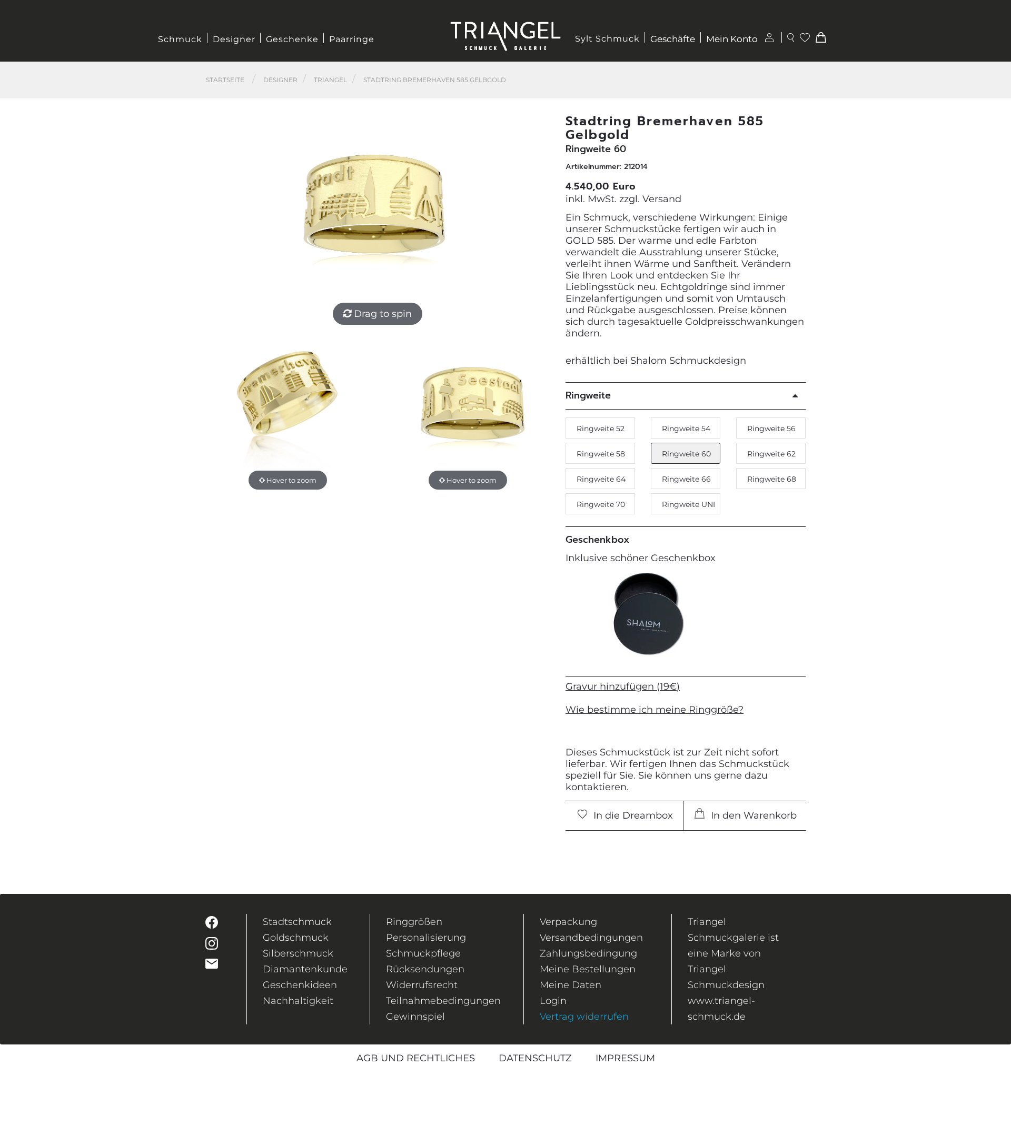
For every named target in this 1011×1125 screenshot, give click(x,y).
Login (553, 1001)
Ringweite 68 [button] (771, 479)
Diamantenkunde (305, 969)
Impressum (625, 1058)
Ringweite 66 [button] (686, 479)
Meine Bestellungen (588, 969)
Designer (234, 39)
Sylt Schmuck (607, 39)
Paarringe (351, 39)
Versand (661, 199)
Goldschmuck (296, 937)
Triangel (330, 80)
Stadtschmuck (297, 922)
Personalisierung (426, 937)
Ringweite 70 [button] (601, 504)
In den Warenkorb (752, 815)
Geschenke (292, 39)
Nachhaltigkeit (298, 1001)
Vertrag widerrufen (584, 1016)
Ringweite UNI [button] (688, 504)
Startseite (225, 80)
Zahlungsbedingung (588, 953)
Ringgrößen (414, 922)
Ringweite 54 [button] (686, 428)
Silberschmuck (298, 953)
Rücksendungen (425, 969)
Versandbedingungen (591, 937)
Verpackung (568, 922)
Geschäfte (672, 39)
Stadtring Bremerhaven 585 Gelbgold (434, 80)
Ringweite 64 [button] (601, 479)
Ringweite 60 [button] (686, 454)
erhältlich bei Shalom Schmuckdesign (656, 360)
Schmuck (180, 39)
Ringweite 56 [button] (771, 428)
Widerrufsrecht (422, 985)
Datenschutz (535, 1058)
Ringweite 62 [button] (771, 454)
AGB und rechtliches (415, 1058)
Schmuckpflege (423, 953)
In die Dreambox (632, 815)
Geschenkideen (300, 985)
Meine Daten (570, 985)
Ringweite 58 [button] (601, 454)
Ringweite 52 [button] (601, 428)
